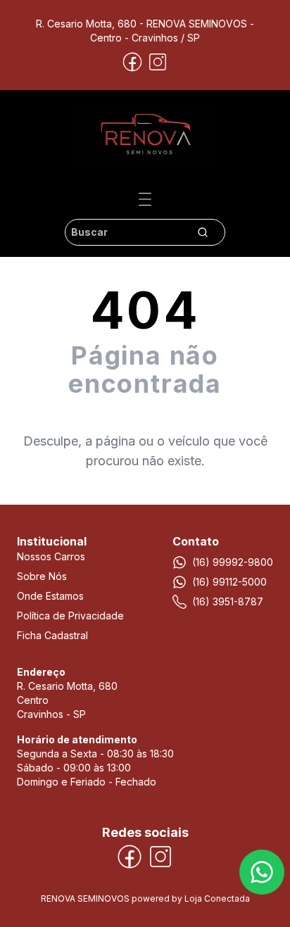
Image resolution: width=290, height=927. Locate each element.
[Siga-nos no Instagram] (157, 62)
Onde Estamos (50, 596)
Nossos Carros (51, 556)
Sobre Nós (42, 576)
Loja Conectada (217, 898)
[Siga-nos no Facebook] (132, 62)
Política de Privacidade (70, 616)
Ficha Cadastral (52, 635)
